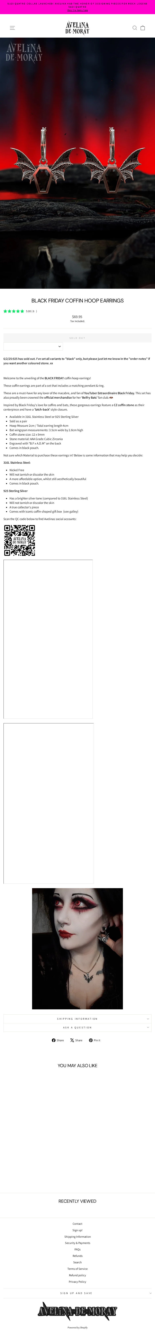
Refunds (78, 1256)
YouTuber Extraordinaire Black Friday (109, 393)
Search (77, 1262)
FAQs (77, 1249)
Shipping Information (77, 1236)
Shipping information (77, 1018)
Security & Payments (77, 1243)
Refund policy (77, 1275)
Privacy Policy (77, 1282)
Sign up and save (76, 1293)
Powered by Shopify (78, 1327)
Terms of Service (77, 1269)
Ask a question (77, 1027)
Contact (77, 1224)
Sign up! (77, 1230)
